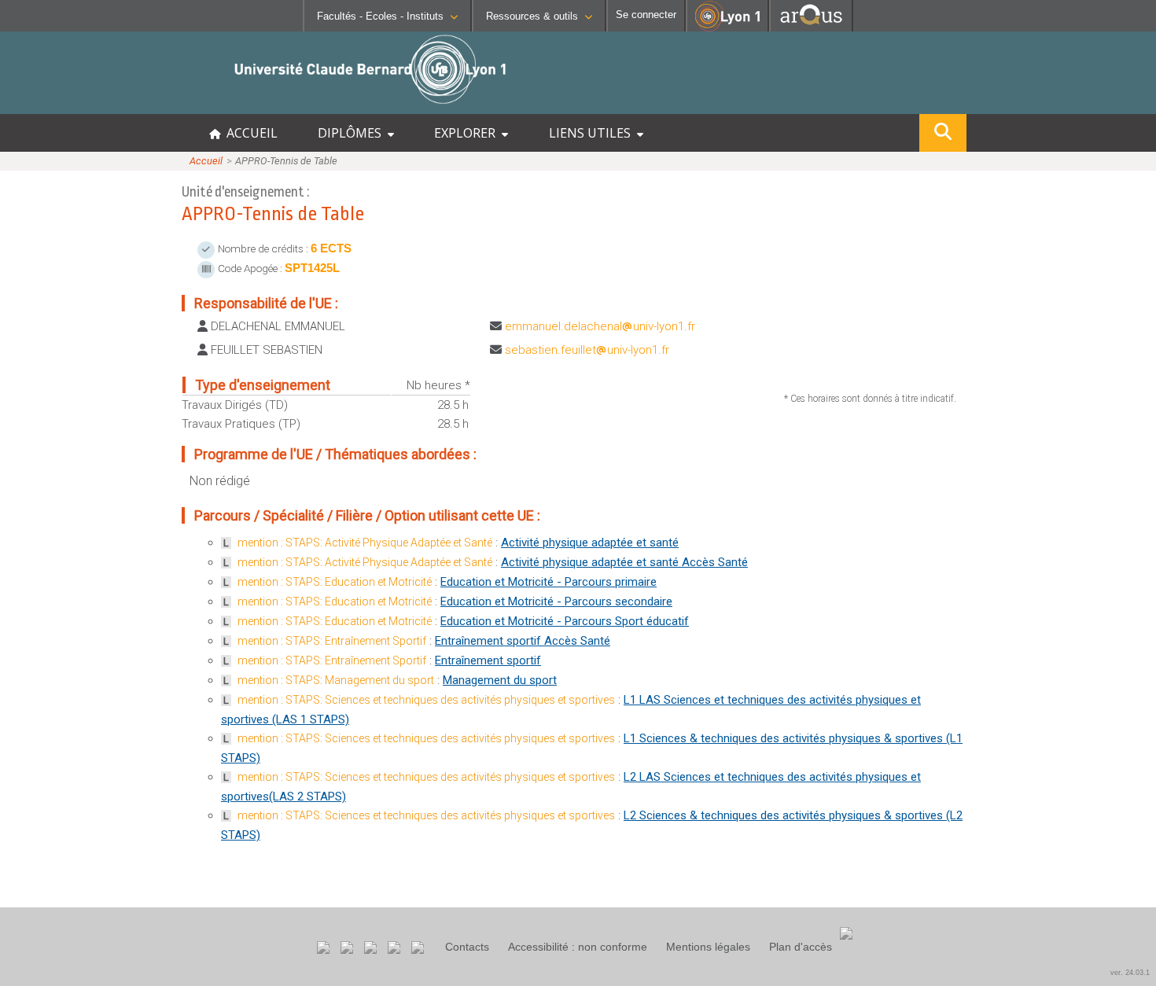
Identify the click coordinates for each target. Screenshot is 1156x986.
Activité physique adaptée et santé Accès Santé (624, 562)
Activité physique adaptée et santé (590, 542)
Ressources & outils (532, 16)
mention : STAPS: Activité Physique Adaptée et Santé (364, 542)
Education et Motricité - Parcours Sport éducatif (564, 621)
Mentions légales (708, 946)
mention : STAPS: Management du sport (335, 680)
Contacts (467, 946)
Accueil (206, 161)
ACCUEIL (249, 133)
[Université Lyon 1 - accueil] (139, 105)
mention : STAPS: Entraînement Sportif (331, 641)
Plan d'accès (800, 946)
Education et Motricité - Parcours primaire (548, 582)
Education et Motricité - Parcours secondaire (556, 601)
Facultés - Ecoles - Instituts (380, 16)
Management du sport (500, 680)
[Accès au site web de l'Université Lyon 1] (727, 28)
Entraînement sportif (488, 660)
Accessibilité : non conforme (577, 946)
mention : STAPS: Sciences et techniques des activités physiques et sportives (426, 700)
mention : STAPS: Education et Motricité (334, 582)
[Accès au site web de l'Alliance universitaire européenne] (811, 27)
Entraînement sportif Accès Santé (522, 641)
